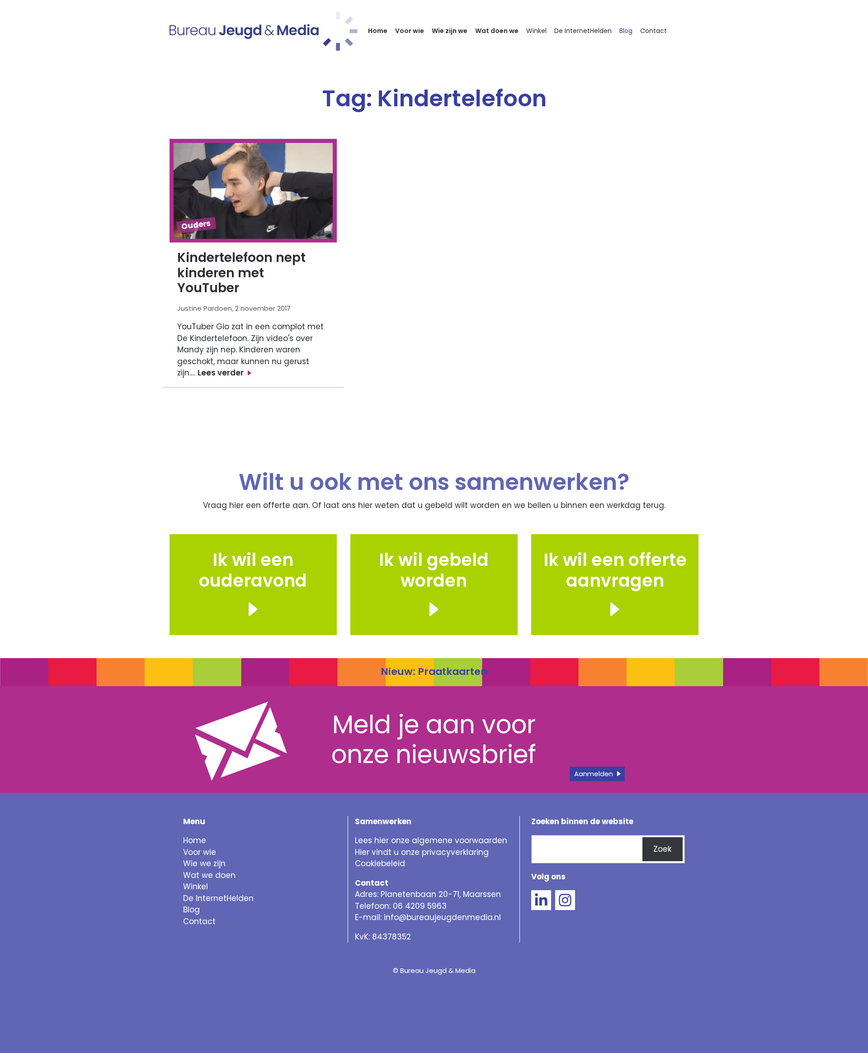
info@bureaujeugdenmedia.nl (442, 917)
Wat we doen (209, 875)
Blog (625, 30)
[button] (434, 609)
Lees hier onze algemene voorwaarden (431, 840)
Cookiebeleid (380, 863)
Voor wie (409, 30)
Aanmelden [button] (593, 773)
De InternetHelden (583, 30)
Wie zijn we (449, 30)
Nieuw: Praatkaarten (434, 671)
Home (377, 30)
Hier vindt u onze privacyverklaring (422, 852)
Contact (653, 30)
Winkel (536, 30)
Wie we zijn (204, 863)
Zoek (662, 849)
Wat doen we (497, 30)
